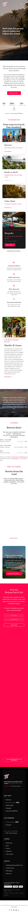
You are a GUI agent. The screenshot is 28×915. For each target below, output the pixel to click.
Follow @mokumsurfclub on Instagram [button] (14, 760)
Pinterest (12, 893)
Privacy (5, 890)
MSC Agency (14, 906)
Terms (9, 890)
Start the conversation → (14, 573)
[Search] (21, 4)
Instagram (6, 893)
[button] (25, 4)
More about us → (8, 376)
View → (26, 441)
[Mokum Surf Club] (4, 4)
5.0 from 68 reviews (12, 786)
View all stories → (14, 538)
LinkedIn (21, 893)
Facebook (6, 895)
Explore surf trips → (14, 93)
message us (16, 458)
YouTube (17, 893)
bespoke (22, 457)
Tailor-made (14, 457)
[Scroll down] (14, 36)
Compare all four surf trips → (14, 251)
